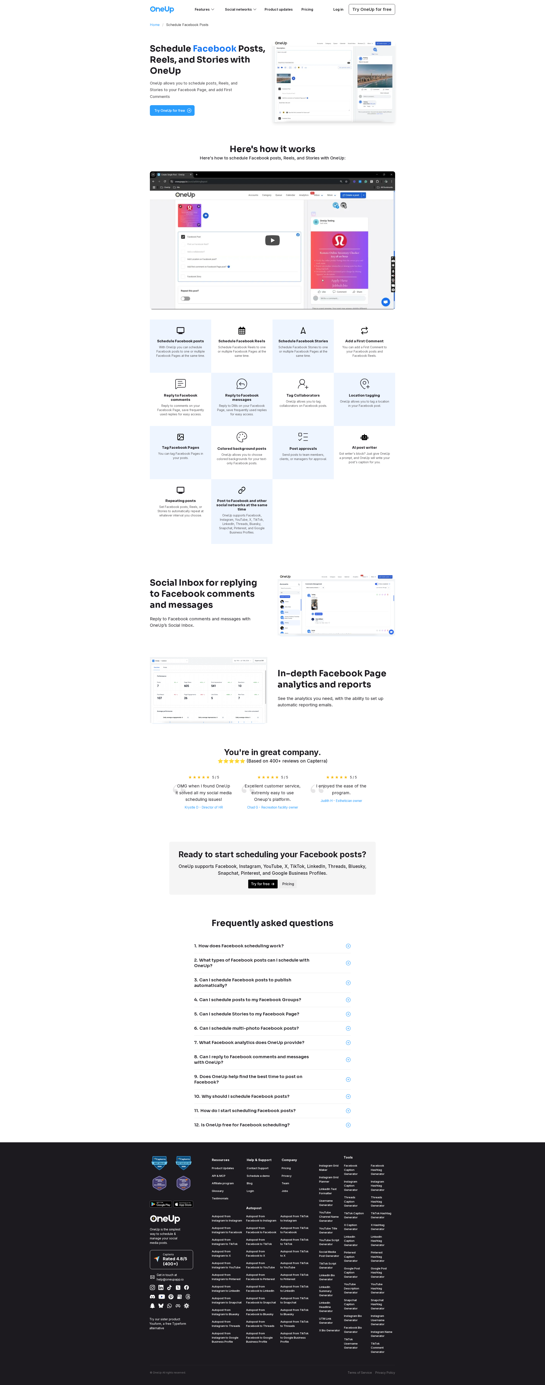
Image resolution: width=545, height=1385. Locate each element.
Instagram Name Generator (381, 1334)
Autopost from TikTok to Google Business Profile (294, 1337)
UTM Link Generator (326, 1321)
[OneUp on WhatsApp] (169, 1305)
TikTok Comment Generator (377, 1347)
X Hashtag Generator (377, 1227)
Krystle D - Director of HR (204, 807)
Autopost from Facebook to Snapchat (261, 1300)
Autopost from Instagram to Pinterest (226, 1277)
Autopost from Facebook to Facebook (261, 1230)
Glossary (218, 1191)
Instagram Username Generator (377, 1320)
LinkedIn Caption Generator (351, 1241)
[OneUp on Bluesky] (161, 1305)
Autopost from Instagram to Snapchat (227, 1300)
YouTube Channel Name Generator (329, 1216)
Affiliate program (223, 1183)
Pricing (307, 9)
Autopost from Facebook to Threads (260, 1324)
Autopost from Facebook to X (255, 1253)
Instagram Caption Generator (351, 1185)
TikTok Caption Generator (354, 1215)
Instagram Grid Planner (328, 1179)
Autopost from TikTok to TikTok (294, 1242)
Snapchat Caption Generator (351, 1304)
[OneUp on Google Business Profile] (179, 1296)
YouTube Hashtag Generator (377, 1288)
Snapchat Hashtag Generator (377, 1304)
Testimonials (220, 1198)
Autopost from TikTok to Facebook (294, 1230)
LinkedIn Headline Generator (326, 1307)
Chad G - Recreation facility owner (272, 807)
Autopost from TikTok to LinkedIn (294, 1288)
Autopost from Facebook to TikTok (259, 1242)
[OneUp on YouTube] (161, 1296)
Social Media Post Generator (329, 1254)
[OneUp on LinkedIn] (161, 1287)
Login (250, 1191)
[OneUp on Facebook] (186, 1287)
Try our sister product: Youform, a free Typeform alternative (167, 1323)
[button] (272, 240)
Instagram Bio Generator (353, 1318)
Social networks (238, 9)
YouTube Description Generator (351, 1288)
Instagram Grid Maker (328, 1167)
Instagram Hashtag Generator (377, 1185)
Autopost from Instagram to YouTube (226, 1265)
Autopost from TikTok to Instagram (294, 1218)
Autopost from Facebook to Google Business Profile (259, 1337)
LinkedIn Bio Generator (327, 1277)
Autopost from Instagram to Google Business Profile (225, 1337)
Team (285, 1183)
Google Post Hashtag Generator (379, 1272)
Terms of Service (360, 1372)
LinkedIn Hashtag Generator (377, 1241)
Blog (249, 1183)
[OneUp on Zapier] (186, 1305)
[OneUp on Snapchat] (152, 1305)
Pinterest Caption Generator (351, 1256)
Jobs (285, 1191)
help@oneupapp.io (170, 1279)
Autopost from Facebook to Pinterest (260, 1277)
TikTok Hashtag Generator (381, 1215)
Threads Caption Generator (351, 1201)
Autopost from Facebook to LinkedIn (260, 1288)
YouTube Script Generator (329, 1242)
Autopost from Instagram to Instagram (227, 1218)
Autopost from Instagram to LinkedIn (226, 1288)
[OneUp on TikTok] (169, 1287)
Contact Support (257, 1168)
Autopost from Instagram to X (221, 1253)
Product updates (279, 9)
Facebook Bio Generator (353, 1329)
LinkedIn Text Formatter (328, 1191)
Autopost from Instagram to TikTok (225, 1242)
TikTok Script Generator (327, 1265)
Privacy (286, 1175)
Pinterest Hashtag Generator (377, 1256)
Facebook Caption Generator (351, 1170)
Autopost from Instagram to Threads (226, 1324)
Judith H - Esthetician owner (341, 801)
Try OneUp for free (372, 9)
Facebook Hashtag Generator (377, 1170)
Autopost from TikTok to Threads (294, 1324)
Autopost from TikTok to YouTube (294, 1265)
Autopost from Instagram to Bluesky (225, 1312)
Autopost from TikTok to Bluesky (294, 1312)
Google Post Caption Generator (352, 1272)
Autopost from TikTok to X (294, 1253)
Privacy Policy (385, 1372)
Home (155, 25)
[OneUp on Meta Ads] (178, 1305)
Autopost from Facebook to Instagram (261, 1218)
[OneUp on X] (178, 1287)
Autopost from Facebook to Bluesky (259, 1312)
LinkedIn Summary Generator (326, 1291)
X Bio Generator (329, 1330)
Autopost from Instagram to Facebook (227, 1230)
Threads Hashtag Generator (377, 1201)
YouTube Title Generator (328, 1230)
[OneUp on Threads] (188, 1296)
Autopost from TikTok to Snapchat (294, 1300)
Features (202, 9)
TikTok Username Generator (351, 1343)
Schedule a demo (258, 1175)
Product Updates (223, 1168)
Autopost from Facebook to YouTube (260, 1265)
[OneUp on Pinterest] (171, 1296)
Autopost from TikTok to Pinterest (294, 1277)
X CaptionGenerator (351, 1227)
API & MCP (218, 1175)
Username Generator (326, 1203)
